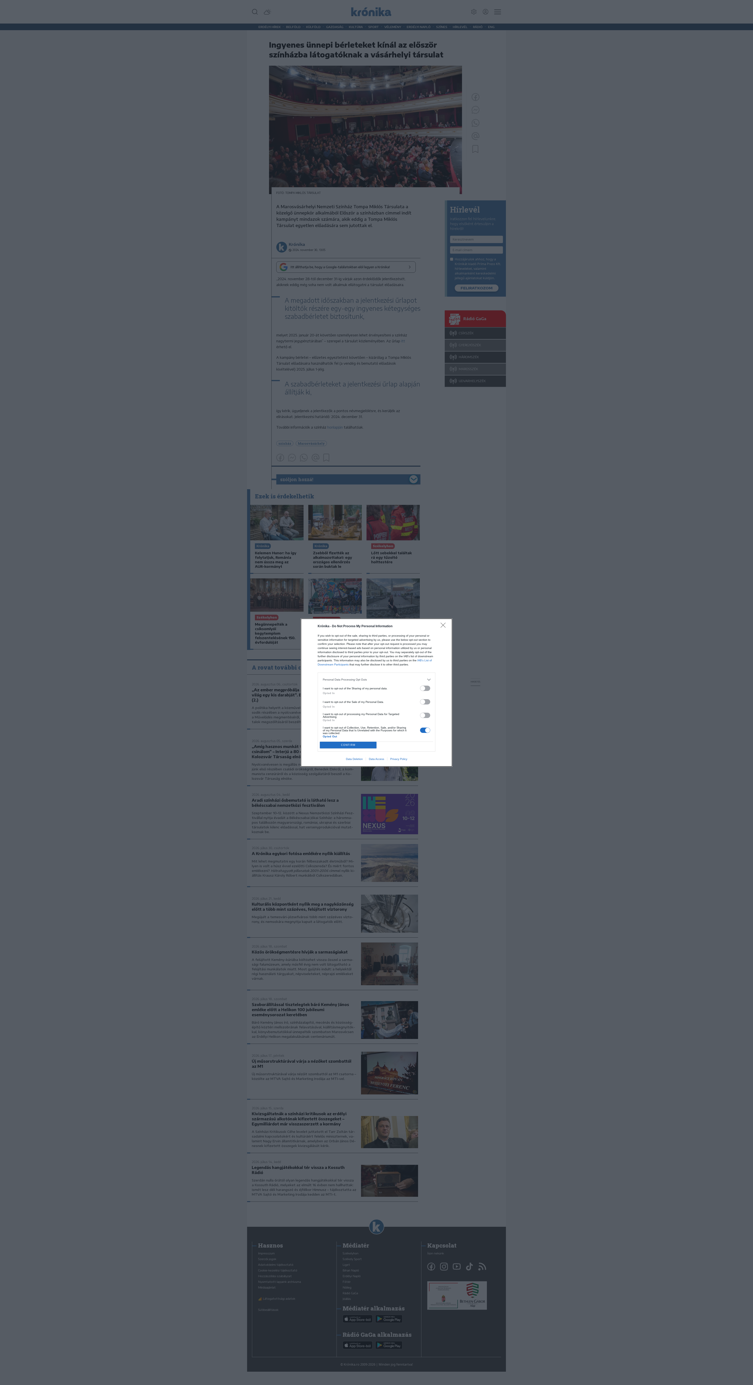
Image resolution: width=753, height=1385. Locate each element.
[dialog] (376, 692)
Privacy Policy (398, 759)
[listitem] (376, 680)
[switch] (425, 688)
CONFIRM (348, 744)
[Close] (444, 626)
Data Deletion (354, 759)
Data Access (376, 759)
